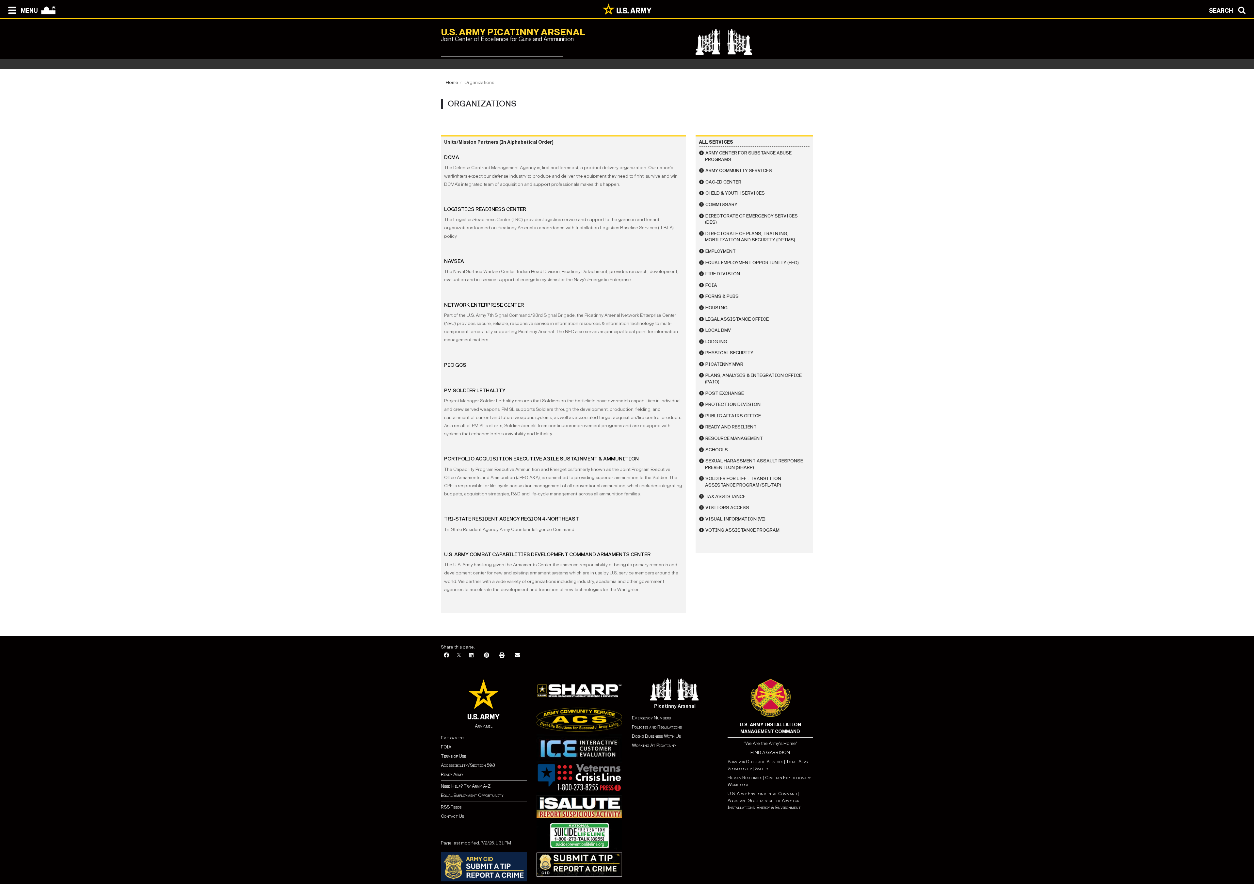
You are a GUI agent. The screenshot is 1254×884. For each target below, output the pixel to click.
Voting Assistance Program (742, 530)
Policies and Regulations (657, 727)
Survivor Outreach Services (755, 761)
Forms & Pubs (722, 296)
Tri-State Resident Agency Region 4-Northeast (511, 519)
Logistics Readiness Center (485, 209)
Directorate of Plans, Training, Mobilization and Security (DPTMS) (750, 237)
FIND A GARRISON (770, 752)
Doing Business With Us (656, 736)
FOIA (711, 285)
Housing (716, 308)
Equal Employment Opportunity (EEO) (752, 262)
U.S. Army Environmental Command (762, 793)
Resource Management (734, 438)
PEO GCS (455, 365)
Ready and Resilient (731, 427)
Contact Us (452, 816)
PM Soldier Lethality (475, 390)
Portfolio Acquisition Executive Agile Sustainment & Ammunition (541, 459)
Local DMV (718, 330)
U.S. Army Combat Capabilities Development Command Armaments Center (547, 554)
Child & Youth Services (735, 193)
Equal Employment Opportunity (472, 795)
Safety (761, 768)
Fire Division (722, 274)
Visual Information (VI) (735, 519)
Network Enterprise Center (484, 305)
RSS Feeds (451, 807)
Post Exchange (724, 393)
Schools (716, 450)
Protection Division (733, 404)
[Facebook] (446, 655)
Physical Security (729, 353)
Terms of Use (453, 756)
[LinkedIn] (471, 655)
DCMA (451, 157)
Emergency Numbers (651, 718)
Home (452, 82)
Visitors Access (727, 507)
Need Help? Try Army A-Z (465, 786)
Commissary (721, 204)
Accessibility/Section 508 (468, 765)
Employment (720, 251)
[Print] (501, 655)
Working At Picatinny (654, 745)
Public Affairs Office (733, 416)
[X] (458, 655)
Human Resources (745, 777)
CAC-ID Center (723, 182)
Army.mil (483, 726)
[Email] (517, 655)
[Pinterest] (486, 655)
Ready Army (452, 774)
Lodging (716, 342)
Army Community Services (738, 170)
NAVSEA (454, 261)
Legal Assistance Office (737, 319)
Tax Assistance (725, 496)
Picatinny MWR (724, 364)
